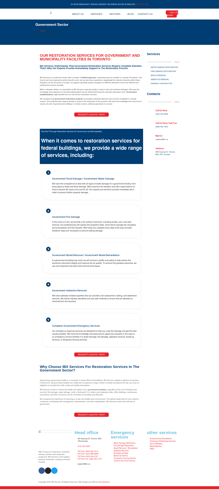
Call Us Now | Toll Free (166, 123)
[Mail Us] (152, 133)
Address (160, 148)
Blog (130, 14)
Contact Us (145, 14)
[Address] (152, 146)
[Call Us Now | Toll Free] (152, 121)
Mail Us (159, 136)
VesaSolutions (104, 482)
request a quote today (91, 114)
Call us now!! (172, 13)
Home (42, 30)
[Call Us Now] (152, 108)
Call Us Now (161, 110)
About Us (78, 14)
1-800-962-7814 (142, 4)
